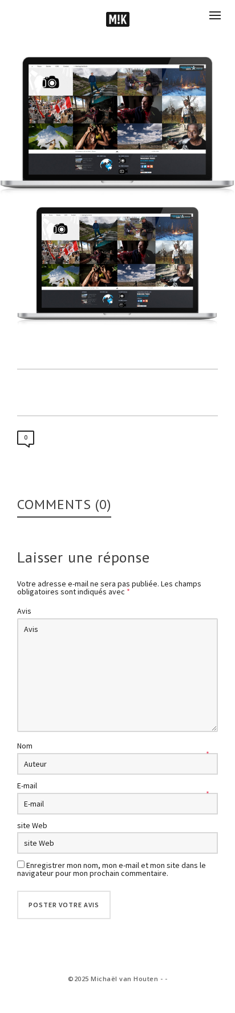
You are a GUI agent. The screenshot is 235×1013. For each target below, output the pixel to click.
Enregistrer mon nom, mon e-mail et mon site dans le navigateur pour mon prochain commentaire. (111, 869)
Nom (25, 746)
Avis (24, 611)
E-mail (27, 785)
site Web (32, 825)
